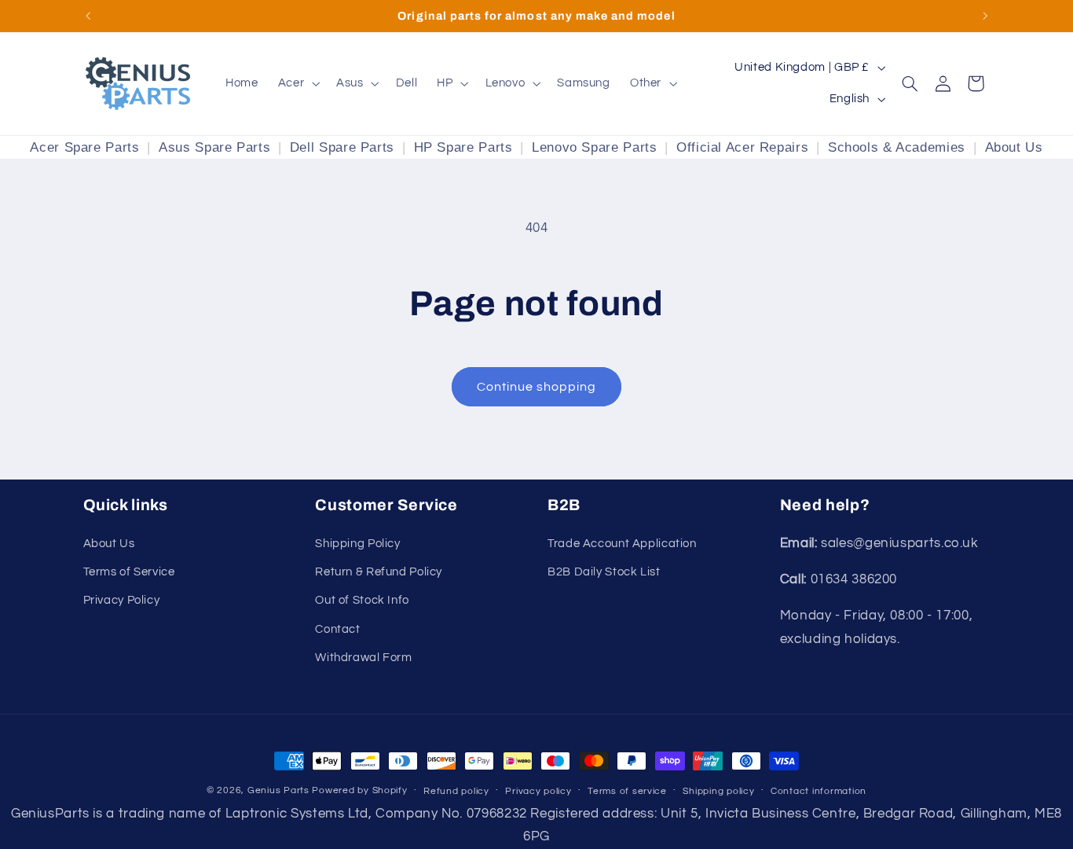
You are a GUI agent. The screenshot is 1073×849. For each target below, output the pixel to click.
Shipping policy (718, 791)
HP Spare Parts (463, 147)
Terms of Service (129, 572)
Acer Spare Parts (84, 147)
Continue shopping (537, 386)
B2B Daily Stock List (604, 572)
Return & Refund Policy (378, 572)
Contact (337, 629)
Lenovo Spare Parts (594, 147)
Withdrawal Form (363, 657)
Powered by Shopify (359, 790)
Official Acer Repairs (742, 147)
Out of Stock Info (362, 600)
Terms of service (627, 791)
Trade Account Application (622, 543)
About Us (1014, 147)
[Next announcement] (985, 15)
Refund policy (456, 791)
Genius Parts (278, 790)
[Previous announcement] (88, 15)
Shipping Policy (357, 543)
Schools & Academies (896, 147)
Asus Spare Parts (214, 147)
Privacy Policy (121, 600)
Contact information (818, 791)
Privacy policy (538, 791)
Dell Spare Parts (342, 147)
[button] (297, 83)
